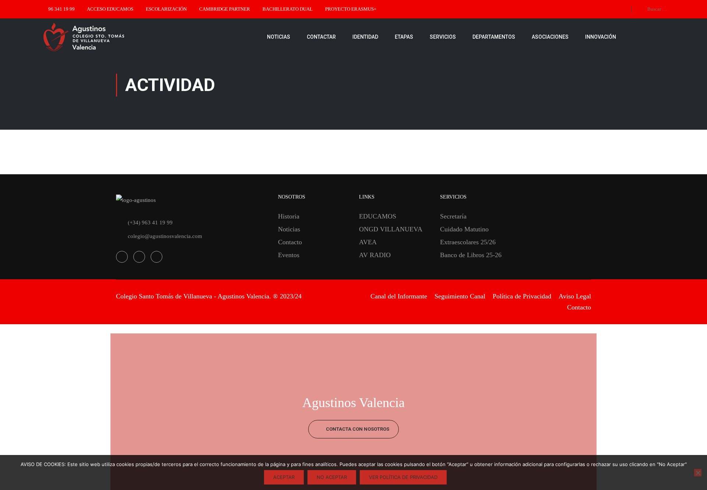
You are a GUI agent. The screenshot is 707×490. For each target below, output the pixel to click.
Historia (288, 216)
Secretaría (453, 216)
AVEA (368, 242)
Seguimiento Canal (460, 296)
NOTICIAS (278, 37)
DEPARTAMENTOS (493, 37)
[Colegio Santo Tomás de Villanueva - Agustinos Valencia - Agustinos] (107, 37)
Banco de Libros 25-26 (471, 255)
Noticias (289, 229)
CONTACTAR (321, 37)
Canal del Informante (398, 296)
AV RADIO (375, 255)
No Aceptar (332, 477)
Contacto (290, 242)
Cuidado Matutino (464, 229)
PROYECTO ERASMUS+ (350, 9)
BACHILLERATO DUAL (288, 9)
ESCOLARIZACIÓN (166, 9)
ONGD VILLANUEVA (390, 229)
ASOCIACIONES (550, 37)
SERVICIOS (443, 37)
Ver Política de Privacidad (403, 477)
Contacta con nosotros (357, 429)
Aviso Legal (575, 296)
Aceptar (284, 477)
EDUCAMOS (377, 216)
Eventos (288, 255)
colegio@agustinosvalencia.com (165, 236)
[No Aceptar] (697, 472)
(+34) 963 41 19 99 (150, 222)
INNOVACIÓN (600, 37)
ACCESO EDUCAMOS (110, 9)
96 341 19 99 (61, 9)
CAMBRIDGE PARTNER (224, 9)
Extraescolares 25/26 (468, 242)
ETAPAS (404, 37)
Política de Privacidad (522, 296)
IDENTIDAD (365, 37)
